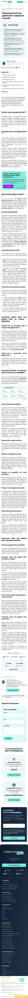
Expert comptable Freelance (8, 945)
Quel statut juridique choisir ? (9, 79)
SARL (20, 297)
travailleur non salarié (7, 208)
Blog (3, 915)
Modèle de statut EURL (6, 927)
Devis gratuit (20, 2)
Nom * (5, 719)
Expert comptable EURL (7, 941)
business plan (23, 378)
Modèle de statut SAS (6, 925)
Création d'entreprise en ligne (8, 953)
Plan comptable (5, 919)
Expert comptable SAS (6, 937)
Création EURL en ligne (7, 958)
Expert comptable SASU (7, 943)
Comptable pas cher (6, 882)
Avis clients (4, 970)
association (4, 625)
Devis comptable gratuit (14, 865)
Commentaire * (7, 725)
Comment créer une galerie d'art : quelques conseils (13, 88)
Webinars (4, 912)
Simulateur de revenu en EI (7, 931)
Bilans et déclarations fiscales (8, 898)
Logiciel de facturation (7, 896)
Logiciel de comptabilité (7, 894)
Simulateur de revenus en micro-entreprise (11, 933)
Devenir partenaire (6, 972)
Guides (3, 910)
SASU (4, 270)
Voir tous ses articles (13, 690)
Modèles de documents (7, 908)
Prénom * (5, 712)
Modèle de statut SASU (7, 929)
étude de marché (7, 467)
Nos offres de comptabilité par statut (9, 886)
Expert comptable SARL (7, 939)
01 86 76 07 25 (14, 860)
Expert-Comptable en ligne (7, 8)
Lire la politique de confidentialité (7, 992)
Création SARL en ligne (7, 960)
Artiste (3, 10)
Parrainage (4, 974)
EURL (4, 261)
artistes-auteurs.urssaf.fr (17, 349)
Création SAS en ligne (6, 962)
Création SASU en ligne (7, 955)
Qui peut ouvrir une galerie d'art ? (9, 77)
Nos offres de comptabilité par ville (9, 888)
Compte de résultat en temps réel (9, 900)
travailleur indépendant (20, 241)
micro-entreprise (7, 244)
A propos (4, 967)
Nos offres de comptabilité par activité (10, 884)
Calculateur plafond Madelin (8, 935)
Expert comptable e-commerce (8, 948)
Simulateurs (4, 906)
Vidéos (3, 917)
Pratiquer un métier (19, 8)
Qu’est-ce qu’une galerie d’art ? (9, 75)
